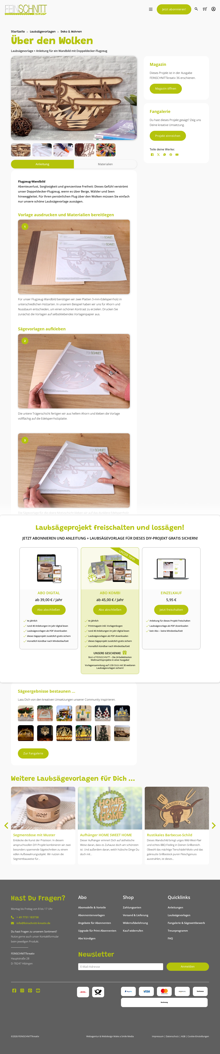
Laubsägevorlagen (43, 31)
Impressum (158, 1036)
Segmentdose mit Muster (34, 835)
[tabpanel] (74, 424)
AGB (183, 1036)
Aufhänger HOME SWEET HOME (106, 835)
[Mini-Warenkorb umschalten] (205, 9)
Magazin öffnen (165, 88)
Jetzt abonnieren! (174, 9)
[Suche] (196, 9)
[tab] (42, 164)
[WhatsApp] (164, 154)
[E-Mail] (177, 154)
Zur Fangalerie (33, 753)
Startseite (18, 31)
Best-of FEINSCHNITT (99, 657)
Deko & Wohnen (71, 31)
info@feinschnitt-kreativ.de (33, 923)
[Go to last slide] (6, 825)
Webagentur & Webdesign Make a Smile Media (110, 1036)
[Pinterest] (170, 154)
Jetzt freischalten (171, 610)
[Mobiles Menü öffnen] (150, 9)
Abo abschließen (48, 610)
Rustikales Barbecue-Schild (169, 835)
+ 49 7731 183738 (27, 917)
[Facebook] (152, 154)
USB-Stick (114, 665)
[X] (158, 154)
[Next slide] (213, 825)
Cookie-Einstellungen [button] (198, 1036)
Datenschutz (172, 1036)
